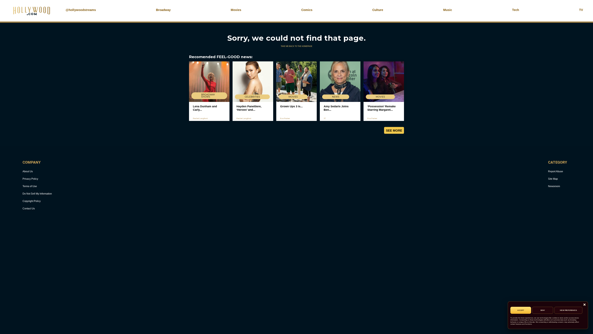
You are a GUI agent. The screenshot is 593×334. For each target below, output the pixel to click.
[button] (584, 305)
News (335, 96)
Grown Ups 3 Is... (291, 106)
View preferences (568, 310)
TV (581, 10)
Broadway (163, 10)
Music (447, 10)
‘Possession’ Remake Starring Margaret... (381, 108)
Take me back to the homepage (296, 46)
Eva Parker (285, 118)
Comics (306, 10)
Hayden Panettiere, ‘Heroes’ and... (248, 108)
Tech (515, 10)
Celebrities (252, 96)
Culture (377, 10)
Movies (236, 10)
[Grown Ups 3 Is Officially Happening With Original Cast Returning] (296, 81)
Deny (542, 310)
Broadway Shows (208, 95)
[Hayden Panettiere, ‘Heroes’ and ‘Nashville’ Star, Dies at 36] (253, 81)
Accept (520, 310)
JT (325, 118)
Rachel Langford (200, 118)
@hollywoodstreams (81, 10)
